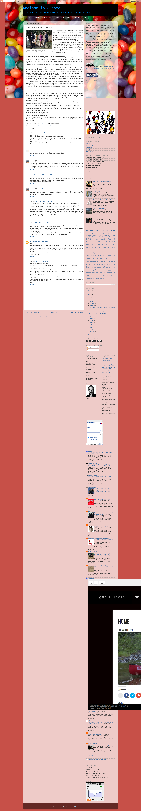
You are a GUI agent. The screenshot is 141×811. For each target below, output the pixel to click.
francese (100, 235)
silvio (113, 270)
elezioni (88, 235)
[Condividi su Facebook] (57, 123)
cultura (104, 249)
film (99, 255)
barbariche (88, 244)
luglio (92, 318)
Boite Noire (89, 238)
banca (109, 233)
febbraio (106, 253)
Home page (57, 20)
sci (106, 270)
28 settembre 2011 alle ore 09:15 (43, 174)
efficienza (104, 252)
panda (107, 264)
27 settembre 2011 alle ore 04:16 (42, 133)
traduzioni (88, 275)
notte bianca (112, 263)
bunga (87, 246)
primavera (108, 267)
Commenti (91, 350)
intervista (112, 258)
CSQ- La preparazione (99, 208)
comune (104, 247)
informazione (95, 258)
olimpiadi (98, 264)
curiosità (108, 249)
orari (43, 125)
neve (87, 232)
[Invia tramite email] (52, 123)
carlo (100, 246)
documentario (102, 250)
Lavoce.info (91, 755)
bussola (93, 246)
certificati (112, 246)
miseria (91, 263)
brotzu (113, 244)
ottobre (92, 303)
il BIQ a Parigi (106, 370)
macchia (99, 261)
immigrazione (107, 235)
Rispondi (32, 145)
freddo (94, 233)
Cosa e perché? (92, 711)
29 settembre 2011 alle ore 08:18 (43, 201)
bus (90, 246)
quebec (98, 230)
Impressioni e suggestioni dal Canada (98, 538)
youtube (102, 278)
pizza (114, 266)
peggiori (105, 266)
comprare (100, 247)
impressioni (112, 256)
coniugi (113, 247)
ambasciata (101, 232)
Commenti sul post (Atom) (40, 316)
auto (106, 233)
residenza (108, 269)
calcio (97, 246)
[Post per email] (49, 123)
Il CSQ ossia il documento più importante (39, 20)
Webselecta (91, 721)
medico (110, 261)
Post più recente (32, 312)
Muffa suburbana (92, 743)
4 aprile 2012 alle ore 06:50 (42, 241)
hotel (100, 256)
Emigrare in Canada (93, 498)
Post (89, 347)
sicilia (109, 270)
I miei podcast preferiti (95, 733)
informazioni (102, 258)
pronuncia (113, 267)
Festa (102, 238)
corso (96, 249)
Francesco (32, 161)
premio (103, 267)
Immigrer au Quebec (107, 358)
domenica (113, 250)
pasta (92, 266)
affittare (91, 241)
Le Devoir (89, 149)
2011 (89, 297)
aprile (92, 324)
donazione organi (90, 252)
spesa (114, 272)
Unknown (32, 150)
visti (91, 278)
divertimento (94, 250)
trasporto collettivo (107, 275)
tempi (106, 236)
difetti (88, 250)
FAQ (99, 238)
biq (106, 232)
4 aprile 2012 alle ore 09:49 (42, 261)
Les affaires (89, 143)
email (110, 252)
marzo (91, 327)
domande (113, 232)
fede (110, 253)
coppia (93, 249)
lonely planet (93, 261)
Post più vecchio (76, 312)
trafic (94, 275)
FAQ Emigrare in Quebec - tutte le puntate (39, 17)
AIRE (109, 236)
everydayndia (91, 578)
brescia (106, 244)
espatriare (88, 253)
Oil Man (90, 451)
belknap (77, 806)
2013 (89, 292)
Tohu (110, 239)
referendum (102, 269)
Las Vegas (113, 238)
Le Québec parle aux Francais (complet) (75, 20)
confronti (109, 247)
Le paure (95, 218)
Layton (87, 239)
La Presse (89, 147)
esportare (99, 253)
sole (101, 272)
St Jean (99, 239)
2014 (89, 290)
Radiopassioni (92, 487)
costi (100, 249)
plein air (88, 267)
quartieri (97, 269)
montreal (39, 125)
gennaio (92, 331)
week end (98, 278)
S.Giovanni (94, 239)
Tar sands (106, 239)
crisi (114, 233)
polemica (94, 267)
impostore (107, 256)
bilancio (102, 244)
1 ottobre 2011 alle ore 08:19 (41, 222)
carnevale (104, 246)
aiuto (103, 241)
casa (108, 246)
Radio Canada (89, 151)
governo (91, 256)
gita (87, 256)
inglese (107, 258)
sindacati (48, 125)
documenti (112, 230)
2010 (89, 334)
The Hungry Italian (93, 551)
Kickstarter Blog (92, 463)
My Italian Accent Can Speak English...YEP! (100, 565)
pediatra (100, 266)
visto (107, 230)
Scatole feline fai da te (101, 526)
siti (103, 233)
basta (93, 244)
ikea (103, 256)
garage (109, 255)
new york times (105, 263)
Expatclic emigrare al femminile (97, 759)
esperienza (94, 253)
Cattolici (95, 238)
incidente (88, 258)
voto (94, 278)
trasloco (99, 275)
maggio (92, 322)
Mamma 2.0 (90, 511)
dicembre (92, 299)
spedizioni (109, 272)
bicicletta (97, 244)
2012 (89, 294)
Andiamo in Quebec (41, 8)
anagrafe (107, 241)
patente (96, 266)
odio (94, 264)
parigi (110, 264)
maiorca (103, 261)
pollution (99, 267)
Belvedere (113, 236)
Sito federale (106, 372)
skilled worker (95, 272)
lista (87, 261)
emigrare (88, 233)
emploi (113, 252)
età (103, 253)
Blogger (89, 806)
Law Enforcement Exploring (101, 745)
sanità (102, 236)
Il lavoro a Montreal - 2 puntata (98, 311)
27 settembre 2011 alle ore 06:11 (43, 150)
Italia (103, 230)
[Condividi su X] (55, 123)
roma (91, 232)
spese (87, 273)
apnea (110, 241)
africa (95, 241)
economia (99, 252)
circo (90, 247)
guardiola (95, 256)
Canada (95, 232)
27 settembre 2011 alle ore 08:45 (46, 161)
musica (95, 263)
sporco (91, 273)
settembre (92, 305)
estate (94, 235)
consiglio (88, 249)
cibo (87, 247)
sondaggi (104, 272)
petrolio (110, 266)
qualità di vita (90, 269)
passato (88, 266)
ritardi (102, 270)
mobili (113, 235)
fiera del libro (93, 255)
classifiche (95, 247)
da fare (113, 249)
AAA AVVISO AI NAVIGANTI (95, 734)
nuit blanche (89, 264)
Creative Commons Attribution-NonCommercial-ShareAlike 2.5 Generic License (100, 68)
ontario (88, 236)
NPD (90, 239)
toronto (113, 273)
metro (87, 263)
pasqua (113, 264)
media (107, 261)
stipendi (55, 125)
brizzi (110, 244)
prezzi (98, 236)
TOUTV (102, 239)
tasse (106, 273)
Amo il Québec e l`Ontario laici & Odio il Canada (71, 17)
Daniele (32, 241)
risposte (97, 270)
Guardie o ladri (92, 475)
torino (109, 273)
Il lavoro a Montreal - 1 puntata (102, 199)
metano (113, 261)
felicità (113, 253)
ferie (87, 255)
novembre (92, 301)
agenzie (99, 241)
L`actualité (89, 145)
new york (99, 263)
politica (93, 236)
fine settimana (103, 255)
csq (109, 232)
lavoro (33, 125)
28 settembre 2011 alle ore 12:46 (46, 188)
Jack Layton (107, 238)
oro (104, 264)
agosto (92, 316)
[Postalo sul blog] (54, 123)
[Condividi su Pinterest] (58, 123)
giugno (92, 320)
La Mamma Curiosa (92, 525)
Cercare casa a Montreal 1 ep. (101, 191)
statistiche (96, 273)
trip (114, 275)
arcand (113, 241)
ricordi (92, 270)
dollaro (108, 250)
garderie (113, 255)
